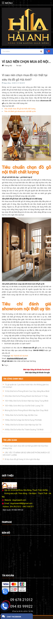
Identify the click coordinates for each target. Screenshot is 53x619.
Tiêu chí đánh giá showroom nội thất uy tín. (20, 111)
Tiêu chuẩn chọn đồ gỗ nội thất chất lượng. (20, 109)
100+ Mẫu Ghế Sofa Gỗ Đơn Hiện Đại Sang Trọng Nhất (26, 401)
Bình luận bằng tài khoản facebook (36, 370)
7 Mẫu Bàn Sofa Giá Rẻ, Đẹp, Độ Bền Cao (21, 415)
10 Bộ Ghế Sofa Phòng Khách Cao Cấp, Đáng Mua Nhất (27, 391)
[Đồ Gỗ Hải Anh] (26, 27)
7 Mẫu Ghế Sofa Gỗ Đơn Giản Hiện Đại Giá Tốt (23, 425)
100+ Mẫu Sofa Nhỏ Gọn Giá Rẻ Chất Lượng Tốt (24, 406)
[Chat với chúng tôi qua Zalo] (5, 591)
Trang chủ (8, 66)
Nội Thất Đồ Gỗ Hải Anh (19, 356)
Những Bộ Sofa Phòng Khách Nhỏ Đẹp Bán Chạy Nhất (26, 410)
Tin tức (18, 66)
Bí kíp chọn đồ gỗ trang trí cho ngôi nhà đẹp (22, 459)
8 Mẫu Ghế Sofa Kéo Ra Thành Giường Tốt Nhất (24, 430)
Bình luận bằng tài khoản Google (37, 372)
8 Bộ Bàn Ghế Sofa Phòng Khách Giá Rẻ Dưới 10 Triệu (26, 396)
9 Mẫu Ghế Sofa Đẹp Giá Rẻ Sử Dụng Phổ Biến (23, 420)
